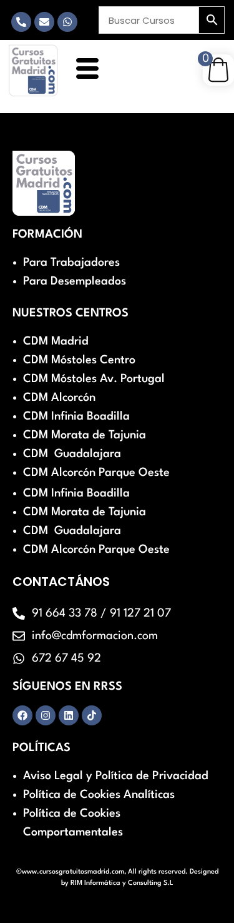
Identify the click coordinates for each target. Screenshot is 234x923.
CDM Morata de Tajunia (84, 435)
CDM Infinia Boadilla (76, 416)
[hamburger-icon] (85, 70)
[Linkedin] (69, 715)
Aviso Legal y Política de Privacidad (115, 776)
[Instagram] (46, 715)
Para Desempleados (74, 281)
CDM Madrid (56, 341)
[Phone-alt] (21, 22)
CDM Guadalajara (72, 454)
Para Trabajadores (71, 262)
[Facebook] (22, 715)
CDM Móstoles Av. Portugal (94, 379)
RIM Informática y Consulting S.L (122, 883)
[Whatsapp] (67, 22)
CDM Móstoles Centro (79, 360)
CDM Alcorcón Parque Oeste (96, 472)
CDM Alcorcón (59, 397)
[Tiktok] (92, 715)
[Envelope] (44, 22)
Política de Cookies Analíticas (99, 794)
